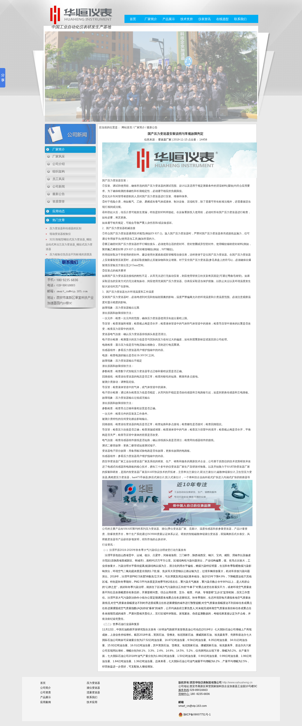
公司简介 (45, 687)
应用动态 (58, 211)
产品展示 (168, 19)
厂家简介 (151, 19)
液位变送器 (93, 687)
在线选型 (222, 19)
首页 (133, 19)
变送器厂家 (164, 139)
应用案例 (45, 702)
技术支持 (186, 19)
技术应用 (92, 702)
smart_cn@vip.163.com (192, 705)
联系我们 (240, 19)
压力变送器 (93, 682)
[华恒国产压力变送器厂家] (81, 14)
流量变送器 (93, 692)
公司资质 (45, 692)
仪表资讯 (204, 19)
